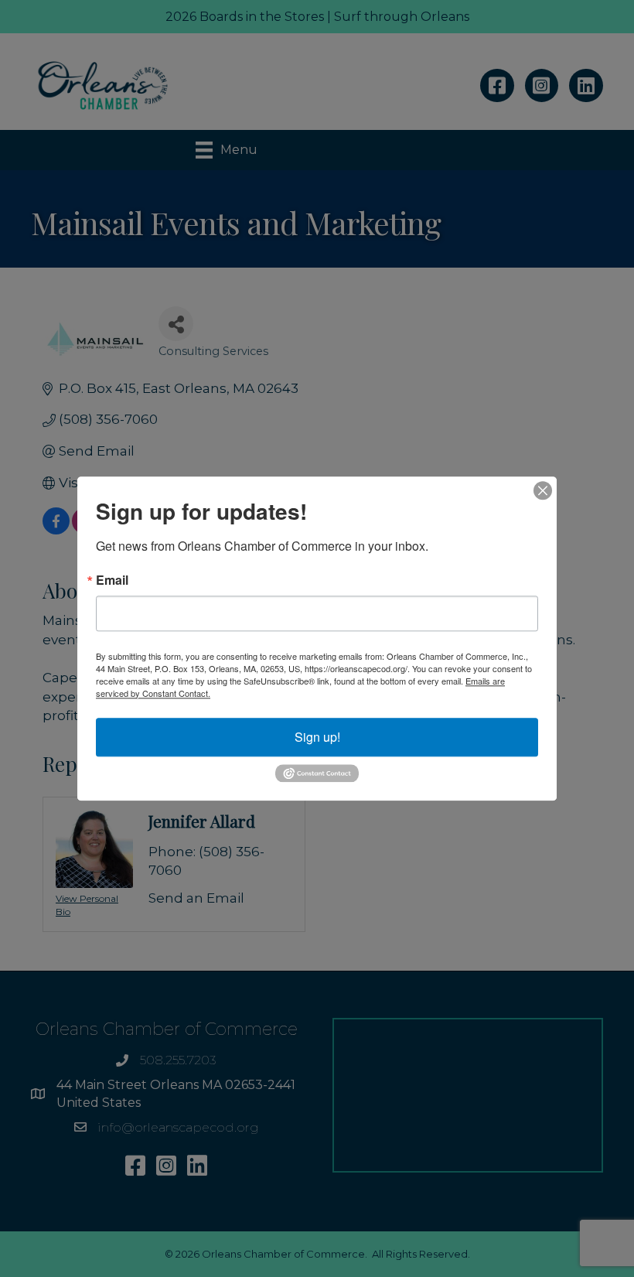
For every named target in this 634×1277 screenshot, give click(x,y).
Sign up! (317, 737)
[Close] (542, 490)
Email (112, 580)
